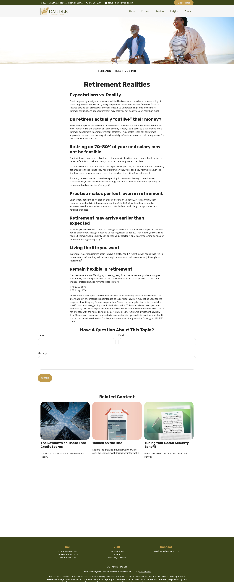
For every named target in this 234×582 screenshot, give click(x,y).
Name (41, 335)
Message (42, 353)
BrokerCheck (145, 571)
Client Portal (184, 2)
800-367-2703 (72, 554)
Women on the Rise (107, 443)
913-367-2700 (95, 2)
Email (121, 335)
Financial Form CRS (118, 566)
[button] (132, 11)
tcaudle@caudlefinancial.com (121, 2)
